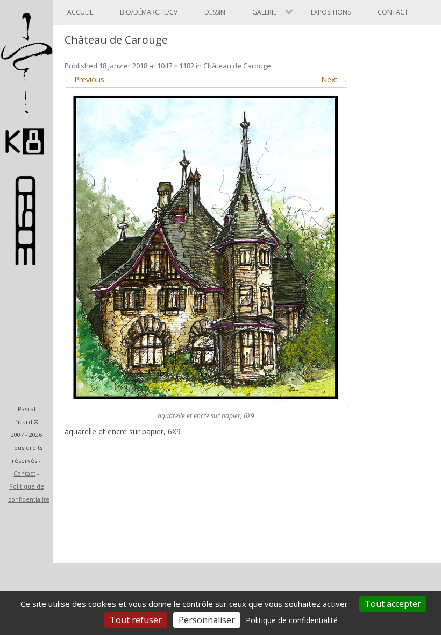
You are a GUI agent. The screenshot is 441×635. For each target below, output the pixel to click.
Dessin (214, 12)
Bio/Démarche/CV (148, 12)
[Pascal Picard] (26, 160)
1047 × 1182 (175, 65)
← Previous (84, 79)
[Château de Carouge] (206, 247)
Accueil (80, 12)
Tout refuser (136, 620)
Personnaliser (207, 620)
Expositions (331, 12)
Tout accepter (393, 604)
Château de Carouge (237, 65)
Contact (24, 473)
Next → (334, 79)
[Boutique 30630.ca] (26, 260)
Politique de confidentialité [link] (292, 620)
